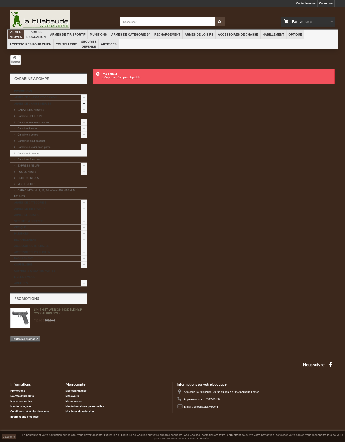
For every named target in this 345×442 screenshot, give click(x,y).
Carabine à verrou (27, 134)
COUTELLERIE (23, 264)
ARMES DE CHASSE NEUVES (32, 103)
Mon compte (75, 384)
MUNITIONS (21, 233)
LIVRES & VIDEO (24, 276)
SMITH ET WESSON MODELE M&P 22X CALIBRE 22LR (58, 311)
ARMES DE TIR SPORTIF (29, 208)
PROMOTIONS (23, 91)
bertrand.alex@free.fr (206, 406)
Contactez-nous (305, 3)
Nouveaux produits (22, 395)
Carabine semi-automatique (33, 122)
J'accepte (9, 436)
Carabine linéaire (27, 128)
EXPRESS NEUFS (28, 165)
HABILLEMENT (23, 258)
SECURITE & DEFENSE (28, 221)
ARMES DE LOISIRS (26, 215)
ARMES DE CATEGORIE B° (31, 202)
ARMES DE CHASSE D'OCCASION (35, 97)
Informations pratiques (24, 416)
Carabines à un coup (29, 159)
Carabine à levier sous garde (34, 147)
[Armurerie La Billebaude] (62, 19)
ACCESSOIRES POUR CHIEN (32, 252)
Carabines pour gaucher (31, 140)
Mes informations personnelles (84, 406)
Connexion (326, 3)
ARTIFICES (21, 283)
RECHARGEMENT (25, 239)
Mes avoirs (72, 395)
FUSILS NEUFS (26, 171)
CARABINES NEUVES (30, 109)
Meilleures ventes (21, 401)
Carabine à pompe (28, 153)
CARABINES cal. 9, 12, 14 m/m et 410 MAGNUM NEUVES (44, 193)
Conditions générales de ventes (29, 411)
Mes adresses (73, 401)
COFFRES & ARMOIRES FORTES (34, 270)
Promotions (26, 298)
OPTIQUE (20, 227)
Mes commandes (75, 390)
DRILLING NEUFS (28, 178)
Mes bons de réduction (79, 411)
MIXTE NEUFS (26, 184)
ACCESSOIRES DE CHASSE (31, 245)
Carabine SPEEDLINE (30, 116)
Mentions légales (20, 406)
